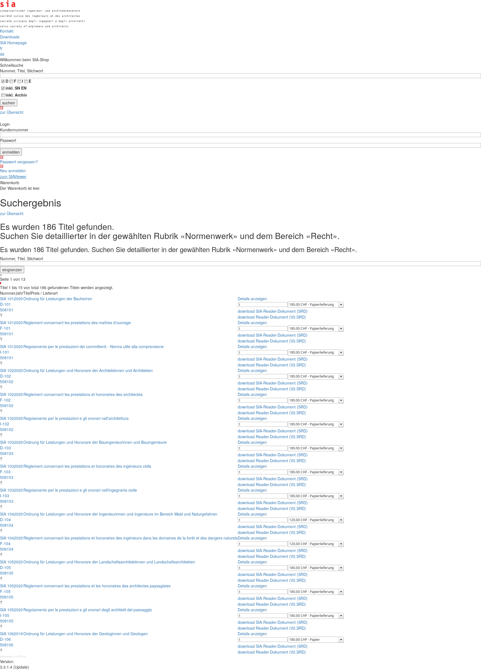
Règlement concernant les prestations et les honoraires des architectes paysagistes (97, 585)
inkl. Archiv (16, 95)
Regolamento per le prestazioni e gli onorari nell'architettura (76, 418)
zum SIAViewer (13, 176)
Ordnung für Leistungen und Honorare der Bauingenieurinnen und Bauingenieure (95, 442)
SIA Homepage (13, 42)
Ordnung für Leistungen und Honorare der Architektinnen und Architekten (88, 370)
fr (1, 48)
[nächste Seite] (240, 283)
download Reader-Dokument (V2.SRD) (272, 317)
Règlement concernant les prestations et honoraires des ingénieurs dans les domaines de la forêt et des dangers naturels (130, 538)
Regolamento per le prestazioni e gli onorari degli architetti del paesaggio (87, 609)
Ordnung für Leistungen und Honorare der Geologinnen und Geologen (85, 633)
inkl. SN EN (16, 88)
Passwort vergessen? (19, 161)
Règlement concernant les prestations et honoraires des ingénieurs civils (87, 466)
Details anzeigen (252, 298)
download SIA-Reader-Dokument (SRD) (273, 311)
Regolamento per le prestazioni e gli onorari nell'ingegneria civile (80, 490)
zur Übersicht (11, 112)
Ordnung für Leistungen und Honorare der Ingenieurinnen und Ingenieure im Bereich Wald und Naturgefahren (120, 514)
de (2, 54)
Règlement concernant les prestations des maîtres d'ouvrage (77, 322)
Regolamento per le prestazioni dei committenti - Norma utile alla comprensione (93, 346)
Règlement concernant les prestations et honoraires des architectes (83, 394)
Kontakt (6, 31)
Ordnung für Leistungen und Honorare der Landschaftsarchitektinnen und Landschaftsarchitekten (109, 562)
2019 (18, 633)
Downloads (9, 37)
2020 (18, 298)
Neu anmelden (13, 170)
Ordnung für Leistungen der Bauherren (57, 298)
